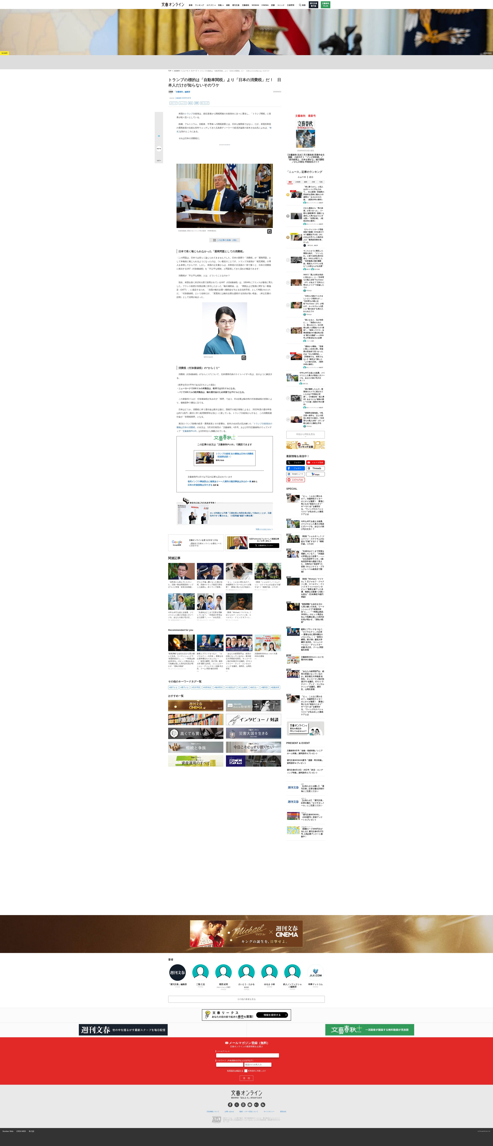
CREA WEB (21, 1131)
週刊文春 (235, 5)
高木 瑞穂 (317, 269)
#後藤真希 (275, 687)
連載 (228, 5)
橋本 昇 (308, 269)
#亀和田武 (218, 687)
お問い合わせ (229, 1111)
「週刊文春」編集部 (312, 245)
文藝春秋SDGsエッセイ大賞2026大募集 (266, 656)
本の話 (31, 1131)
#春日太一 (254, 687)
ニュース (185, 71)
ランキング (199, 5)
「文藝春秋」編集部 (182, 92)
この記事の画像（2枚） (227, 240)
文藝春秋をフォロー (265, 545)
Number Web (8, 1131)
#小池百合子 (231, 687)
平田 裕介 (309, 290)
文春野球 (290, 5)
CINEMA (265, 5)
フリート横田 (310, 341)
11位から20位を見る (305, 434)
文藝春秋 (245, 5)
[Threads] (243, 1104)
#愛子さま (185, 687)
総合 (311, 177)
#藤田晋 (264, 687)
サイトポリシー (269, 1111)
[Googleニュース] (250, 1104)
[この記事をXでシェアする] (159, 117)
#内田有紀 (207, 687)
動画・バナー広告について (249, 1111)
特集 (220, 5)
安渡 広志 (305, 383)
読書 (273, 5)
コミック (281, 5)
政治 (190, 103)
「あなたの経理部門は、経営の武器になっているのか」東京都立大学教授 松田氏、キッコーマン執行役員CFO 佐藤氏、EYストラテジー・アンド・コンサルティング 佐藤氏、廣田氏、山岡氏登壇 (239, 662)
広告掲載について (213, 1111)
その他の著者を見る (246, 999)
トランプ (189, 114)
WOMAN (255, 5)
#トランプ (204, 103)
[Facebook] (230, 1104)
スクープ (194, 71)
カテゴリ (210, 5)
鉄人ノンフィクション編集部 (314, 202)
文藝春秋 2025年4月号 (183, 98)
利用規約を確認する (235, 1071)
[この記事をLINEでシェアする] (159, 141)
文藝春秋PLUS (189, 431)
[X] (236, 1104)
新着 (190, 5)
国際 (196, 103)
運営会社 (283, 1111)
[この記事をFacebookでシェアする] (159, 125)
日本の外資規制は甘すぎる (203, 485)
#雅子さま (173, 687)
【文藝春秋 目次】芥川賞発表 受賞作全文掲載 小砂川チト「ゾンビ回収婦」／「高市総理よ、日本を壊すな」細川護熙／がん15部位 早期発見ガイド (306, 158)
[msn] (256, 1104)
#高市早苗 (196, 687)
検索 (304, 5)
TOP (169, 71)
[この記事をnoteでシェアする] (158, 149)
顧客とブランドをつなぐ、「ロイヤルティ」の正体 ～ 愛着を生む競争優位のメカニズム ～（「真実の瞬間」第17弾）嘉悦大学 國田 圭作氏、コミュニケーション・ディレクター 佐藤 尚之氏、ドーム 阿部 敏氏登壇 (210, 662)
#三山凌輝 (243, 687)
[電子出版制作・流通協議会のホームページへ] (216, 1120)
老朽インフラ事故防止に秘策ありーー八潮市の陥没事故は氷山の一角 (222, 481)
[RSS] (263, 1104)
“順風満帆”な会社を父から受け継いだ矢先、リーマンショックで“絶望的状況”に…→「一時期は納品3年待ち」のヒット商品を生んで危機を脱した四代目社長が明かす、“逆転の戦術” (181, 661)
